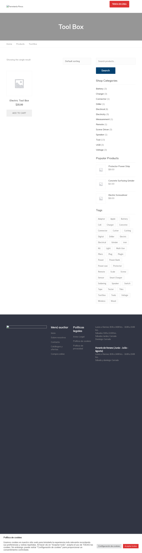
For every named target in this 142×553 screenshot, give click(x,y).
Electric (123, 236)
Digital (101, 236)
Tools (113, 295)
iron (125, 242)
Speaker (100, 134)
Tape (100, 289)
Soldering (102, 283)
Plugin (120, 254)
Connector (101, 98)
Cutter (116, 230)
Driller (99, 104)
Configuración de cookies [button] (109, 546)
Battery (100, 88)
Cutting (127, 230)
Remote (100, 124)
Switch (127, 283)
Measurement (103, 119)
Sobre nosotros (58, 337)
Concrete (123, 224)
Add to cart (19, 113)
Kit (99, 248)
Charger (100, 93)
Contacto (55, 342)
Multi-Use (120, 248)
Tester (111, 289)
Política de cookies (82, 341)
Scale (113, 271)
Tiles (121, 289)
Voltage (100, 149)
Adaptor (101, 219)
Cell (99, 224)
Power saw (103, 266)
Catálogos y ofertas (57, 348)
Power (101, 260)
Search (106, 70)
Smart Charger (116, 277)
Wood (113, 301)
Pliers (100, 254)
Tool (98, 139)
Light (108, 248)
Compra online (58, 354)
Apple (113, 219)
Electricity (101, 114)
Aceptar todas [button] (131, 546)
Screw (123, 271)
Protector (117, 266)
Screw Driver (102, 129)
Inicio (53, 333)
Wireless (101, 301)
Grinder (114, 242)
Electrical (100, 109)
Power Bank (114, 260)
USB (98, 144)
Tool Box (102, 295)
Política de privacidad (78, 347)
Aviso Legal (78, 336)
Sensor (101, 277)
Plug (110, 254)
